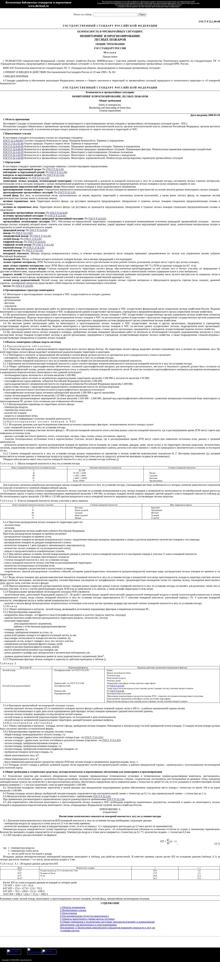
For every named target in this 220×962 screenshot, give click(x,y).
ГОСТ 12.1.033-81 (13, 140)
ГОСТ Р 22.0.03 (58, 212)
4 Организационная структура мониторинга (84, 916)
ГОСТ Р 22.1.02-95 (13, 155)
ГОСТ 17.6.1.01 (42, 236)
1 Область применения (72, 907)
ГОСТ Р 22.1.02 (54, 169)
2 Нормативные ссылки (73, 910)
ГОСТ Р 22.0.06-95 (13, 149)
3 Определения (68, 913)
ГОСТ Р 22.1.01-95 (13, 152)
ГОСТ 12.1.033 (24, 233)
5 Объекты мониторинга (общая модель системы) (87, 919)
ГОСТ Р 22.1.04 (115, 799)
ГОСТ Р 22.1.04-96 (13, 158)
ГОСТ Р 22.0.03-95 (13, 146)
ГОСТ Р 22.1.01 (101, 796)
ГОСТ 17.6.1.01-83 (13, 143)
